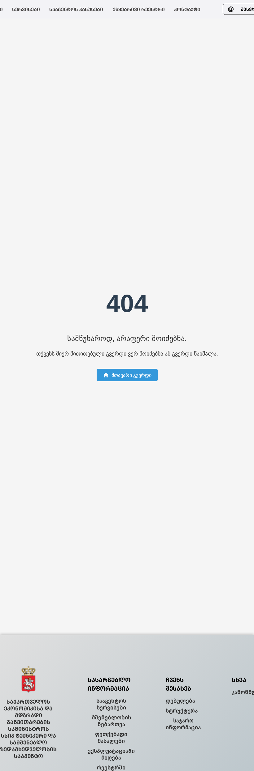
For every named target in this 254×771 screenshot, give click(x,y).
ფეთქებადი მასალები (111, 737)
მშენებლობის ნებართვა (111, 721)
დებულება (180, 700)
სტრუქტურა (182, 710)
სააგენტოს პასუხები (76, 9)
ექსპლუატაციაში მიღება (111, 754)
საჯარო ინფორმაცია (183, 724)
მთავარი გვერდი (131, 375)
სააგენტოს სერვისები (111, 704)
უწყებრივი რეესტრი (138, 9)
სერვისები (26, 9)
